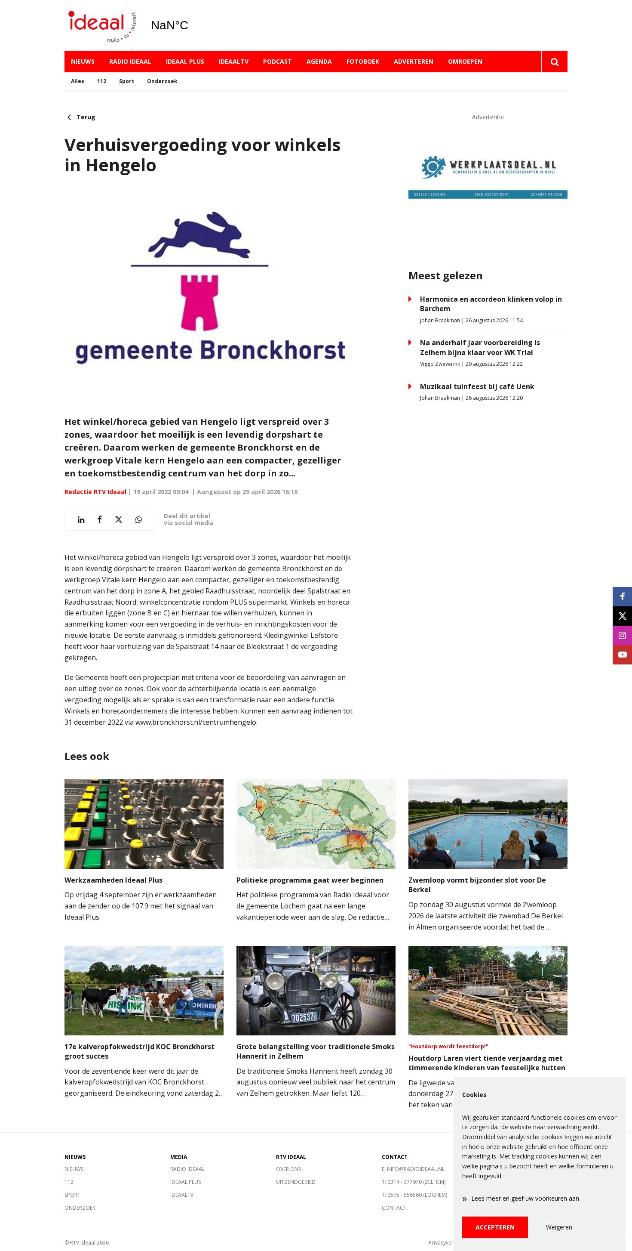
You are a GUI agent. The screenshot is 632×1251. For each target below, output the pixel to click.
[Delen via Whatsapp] (138, 519)
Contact (394, 1207)
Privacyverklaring (449, 1242)
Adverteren (413, 61)
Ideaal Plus (185, 61)
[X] (622, 616)
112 (101, 81)
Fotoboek (363, 61)
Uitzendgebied (296, 1182)
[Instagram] (622, 635)
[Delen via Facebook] (99, 519)
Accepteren (495, 1227)
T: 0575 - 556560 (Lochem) (414, 1194)
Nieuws (83, 61)
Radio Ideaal (130, 61)
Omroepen (465, 61)
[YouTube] (622, 654)
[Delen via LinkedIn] (81, 519)
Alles (77, 81)
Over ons (288, 1169)
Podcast (277, 61)
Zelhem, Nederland (191, 25)
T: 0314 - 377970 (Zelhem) (413, 1182)
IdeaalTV (234, 61)
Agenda (319, 61)
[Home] (101, 25)
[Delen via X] (118, 519)
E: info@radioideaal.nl (413, 1169)
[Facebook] (622, 596)
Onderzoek (162, 81)
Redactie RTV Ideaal (95, 492)
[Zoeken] (554, 61)
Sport (126, 81)
